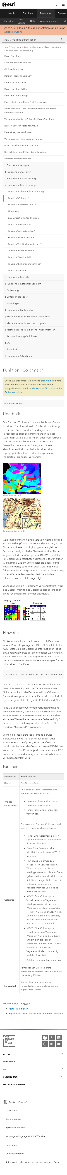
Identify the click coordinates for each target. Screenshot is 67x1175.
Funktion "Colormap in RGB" (22, 204)
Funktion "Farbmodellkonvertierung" (26, 191)
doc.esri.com (14, 31)
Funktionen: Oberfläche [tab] (20, 356)
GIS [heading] (4, 1069)
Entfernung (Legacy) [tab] (18, 296)
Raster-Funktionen (53, 47)
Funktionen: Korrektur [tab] (18, 277)
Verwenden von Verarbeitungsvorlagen (23, 139)
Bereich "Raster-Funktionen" (18, 76)
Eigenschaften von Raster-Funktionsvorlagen (26, 102)
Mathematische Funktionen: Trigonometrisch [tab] (31, 329)
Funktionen (28, 13)
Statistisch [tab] (12, 349)
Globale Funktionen (14, 69)
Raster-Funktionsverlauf (15, 82)
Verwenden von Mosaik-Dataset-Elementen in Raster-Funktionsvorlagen (30, 110)
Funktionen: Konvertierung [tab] (21, 185)
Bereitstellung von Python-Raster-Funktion (25, 152)
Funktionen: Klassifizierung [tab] (21, 178)
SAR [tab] (9, 343)
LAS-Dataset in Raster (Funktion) (23, 218)
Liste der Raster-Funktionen (17, 62)
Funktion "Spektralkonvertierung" (24, 244)
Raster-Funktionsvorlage (16, 95)
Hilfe (32, 21)
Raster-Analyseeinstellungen (18, 132)
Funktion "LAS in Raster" (20, 224)
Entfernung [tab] (13, 290)
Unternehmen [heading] (10, 1077)
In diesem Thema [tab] (13, 403)
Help (5, 47)
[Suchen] (55, 4)
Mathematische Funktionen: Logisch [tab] (26, 323)
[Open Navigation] (63, 4)
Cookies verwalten (15, 1153)
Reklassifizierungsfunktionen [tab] (22, 336)
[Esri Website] (8, 4)
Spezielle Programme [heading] (14, 1084)
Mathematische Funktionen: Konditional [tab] (28, 316)
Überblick (12, 13)
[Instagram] (52, 1044)
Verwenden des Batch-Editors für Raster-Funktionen (29, 119)
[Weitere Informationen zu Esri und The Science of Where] (9, 1041)
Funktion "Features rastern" (21, 237)
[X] (52, 1037)
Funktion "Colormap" (18, 198)
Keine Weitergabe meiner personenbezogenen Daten (33, 1162)
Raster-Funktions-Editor (15, 89)
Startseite (8, 21)
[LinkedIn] (59, 1037)
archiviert (46, 380)
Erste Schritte (21, 21)
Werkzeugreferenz (49, 21)
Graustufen (13, 211)
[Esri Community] (45, 1044)
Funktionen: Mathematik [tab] (20, 310)
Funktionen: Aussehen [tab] (19, 171)
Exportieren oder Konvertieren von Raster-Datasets (36, 1013)
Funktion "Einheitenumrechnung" (24, 264)
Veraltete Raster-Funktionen (17, 158)
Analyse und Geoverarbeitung (26, 47)
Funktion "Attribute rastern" (21, 231)
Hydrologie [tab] (13, 303)
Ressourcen (46, 13)
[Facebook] (45, 1037)
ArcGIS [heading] (6, 1054)
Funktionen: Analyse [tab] (18, 165)
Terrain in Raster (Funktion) (21, 250)
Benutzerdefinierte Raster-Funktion (21, 145)
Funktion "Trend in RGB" (20, 257)
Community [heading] (9, 1061)
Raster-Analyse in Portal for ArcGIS (21, 125)
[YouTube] (59, 1044)
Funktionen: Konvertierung (19, 50)
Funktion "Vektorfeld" (18, 270)
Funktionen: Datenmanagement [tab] (24, 283)
